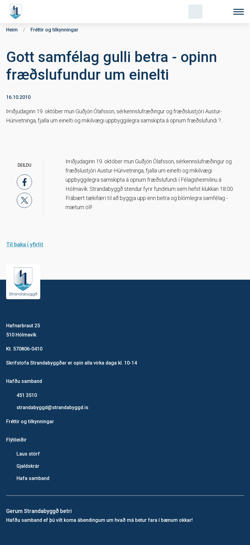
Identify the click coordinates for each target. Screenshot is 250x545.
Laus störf (28, 454)
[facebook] (24, 182)
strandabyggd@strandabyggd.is (52, 407)
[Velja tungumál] (217, 12)
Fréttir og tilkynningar (30, 421)
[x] (24, 200)
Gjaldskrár (27, 466)
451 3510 (26, 395)
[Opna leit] (195, 12)
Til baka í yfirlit (24, 244)
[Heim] (16, 11)
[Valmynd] (238, 11)
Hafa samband (32, 478)
